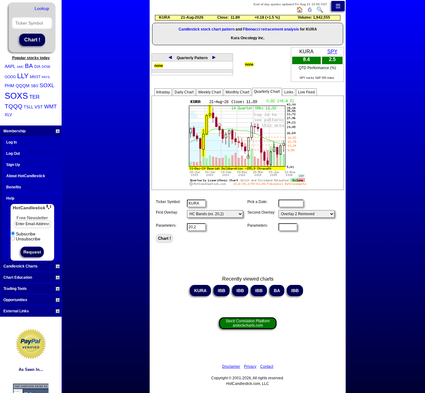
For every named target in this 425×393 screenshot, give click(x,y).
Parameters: (166, 225)
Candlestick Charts (20, 266)
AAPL (10, 66)
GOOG (10, 77)
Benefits (13, 187)
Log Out (13, 153)
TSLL (28, 107)
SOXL (47, 85)
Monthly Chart (237, 92)
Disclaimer (231, 366)
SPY (332, 51)
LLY (23, 76)
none (158, 66)
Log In (11, 142)
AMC (20, 67)
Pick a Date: (257, 202)
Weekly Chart (209, 92)
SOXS (16, 96)
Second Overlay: (261, 212)
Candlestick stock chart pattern (207, 29)
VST (39, 106)
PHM (9, 85)
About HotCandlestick (25, 176)
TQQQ (13, 106)
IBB (222, 290)
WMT (50, 107)
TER (34, 97)
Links (288, 92)
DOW (46, 67)
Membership (14, 131)
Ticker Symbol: (168, 202)
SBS (34, 86)
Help (10, 198)
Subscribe (25, 233)
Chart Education (17, 277)
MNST (35, 77)
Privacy (250, 366)
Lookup (42, 8)
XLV (8, 114)
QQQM (23, 85)
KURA (200, 290)
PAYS (46, 77)
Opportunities (15, 300)
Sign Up (13, 165)
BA (29, 66)
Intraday (163, 92)
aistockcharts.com (248, 323)
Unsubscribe (28, 238)
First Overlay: (167, 212)
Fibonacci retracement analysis (271, 29)
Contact (266, 366)
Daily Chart (184, 92)
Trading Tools (15, 288)
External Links (16, 311)
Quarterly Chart (267, 91)
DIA (37, 66)
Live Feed (306, 92)
